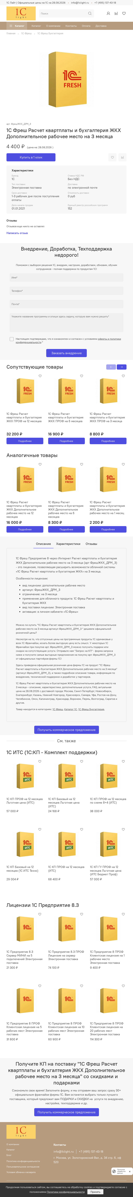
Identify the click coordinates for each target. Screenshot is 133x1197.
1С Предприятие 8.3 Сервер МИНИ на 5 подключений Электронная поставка (24, 957)
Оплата (86, 25)
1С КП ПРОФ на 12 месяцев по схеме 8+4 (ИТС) (108, 801)
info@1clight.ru (80, 2)
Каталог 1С (70, 709)
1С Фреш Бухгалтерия (50, 33)
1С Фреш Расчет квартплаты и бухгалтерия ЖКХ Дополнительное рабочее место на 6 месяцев (65, 509)
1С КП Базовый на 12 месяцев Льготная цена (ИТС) (63, 802)
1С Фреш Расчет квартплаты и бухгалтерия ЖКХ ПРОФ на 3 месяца (107, 417)
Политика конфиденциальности (23, 1161)
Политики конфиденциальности (66, 1191)
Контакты (71, 25)
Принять (95, 1191)
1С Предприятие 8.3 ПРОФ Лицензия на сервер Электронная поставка (66, 955)
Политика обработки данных (121, 1171)
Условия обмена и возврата (21, 1172)
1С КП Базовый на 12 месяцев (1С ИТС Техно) (22, 868)
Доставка (101, 25)
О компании (53, 25)
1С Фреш (26, 33)
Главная (10, 33)
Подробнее (25, 441)
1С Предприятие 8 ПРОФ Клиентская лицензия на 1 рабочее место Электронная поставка (107, 957)
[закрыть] (129, 1171)
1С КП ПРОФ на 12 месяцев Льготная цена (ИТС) (24, 801)
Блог (9, 1155)
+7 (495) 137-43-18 (105, 2)
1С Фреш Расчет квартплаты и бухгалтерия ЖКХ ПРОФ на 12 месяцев (24, 417)
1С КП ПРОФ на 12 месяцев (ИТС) (66, 868)
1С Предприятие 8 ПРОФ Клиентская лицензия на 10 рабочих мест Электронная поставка (66, 1029)
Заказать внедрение (66, 353)
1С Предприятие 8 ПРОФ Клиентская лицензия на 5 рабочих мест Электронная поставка (24, 1029)
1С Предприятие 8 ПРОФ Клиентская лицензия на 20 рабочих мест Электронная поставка (106, 1029)
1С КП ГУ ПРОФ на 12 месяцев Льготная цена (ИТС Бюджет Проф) (105, 870)
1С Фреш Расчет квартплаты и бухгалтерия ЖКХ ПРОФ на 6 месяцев (65, 417)
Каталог (19, 25)
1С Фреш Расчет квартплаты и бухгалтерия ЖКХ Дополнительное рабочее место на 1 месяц (107, 507)
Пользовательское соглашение (22, 1166)
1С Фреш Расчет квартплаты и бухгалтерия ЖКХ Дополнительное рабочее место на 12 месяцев (24, 509)
